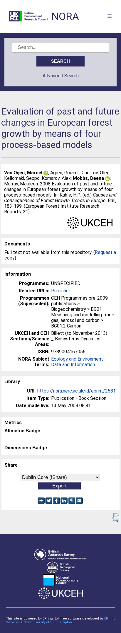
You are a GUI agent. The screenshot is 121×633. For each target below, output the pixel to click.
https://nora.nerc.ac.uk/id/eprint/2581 (76, 391)
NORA (65, 17)
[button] (115, 517)
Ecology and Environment (77, 359)
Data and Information (73, 364)
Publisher (60, 291)
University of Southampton (51, 622)
